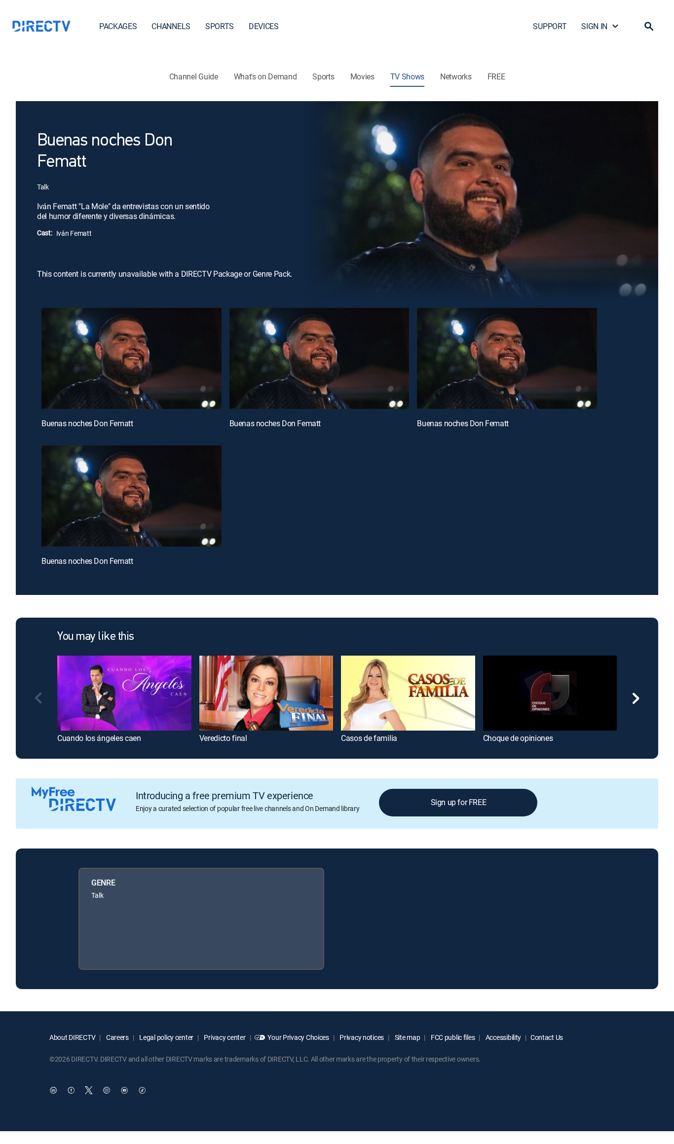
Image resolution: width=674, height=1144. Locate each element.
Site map (406, 1037)
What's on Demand (265, 76)
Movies (362, 76)
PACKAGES (118, 26)
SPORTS (219, 26)
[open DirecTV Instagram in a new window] (107, 1090)
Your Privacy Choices (298, 1037)
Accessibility (502, 1037)
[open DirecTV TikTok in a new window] (142, 1090)
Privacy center (224, 1037)
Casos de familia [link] (369, 738)
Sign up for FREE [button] (459, 802)
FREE (496, 76)
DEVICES (264, 26)
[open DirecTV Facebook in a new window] (71, 1090)
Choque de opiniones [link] (518, 738)
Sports (323, 76)
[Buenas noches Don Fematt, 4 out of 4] (131, 496)
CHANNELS (170, 26)
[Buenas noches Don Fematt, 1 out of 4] (131, 358)
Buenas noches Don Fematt (87, 423)
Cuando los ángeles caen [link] (99, 738)
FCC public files (452, 1037)
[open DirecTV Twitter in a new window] (89, 1090)
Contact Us (546, 1037)
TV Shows (407, 76)
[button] (649, 26)
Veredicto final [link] (223, 738)
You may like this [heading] (95, 637)
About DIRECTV (72, 1037)
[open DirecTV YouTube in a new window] (124, 1090)
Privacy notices (361, 1037)
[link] (124, 693)
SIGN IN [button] (594, 26)
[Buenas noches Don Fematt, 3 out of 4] (507, 358)
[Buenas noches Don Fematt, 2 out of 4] (319, 358)
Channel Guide (193, 76)
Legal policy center (165, 1037)
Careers (117, 1037)
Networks (455, 76)
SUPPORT (549, 26)
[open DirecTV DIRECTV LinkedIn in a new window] (53, 1090)
